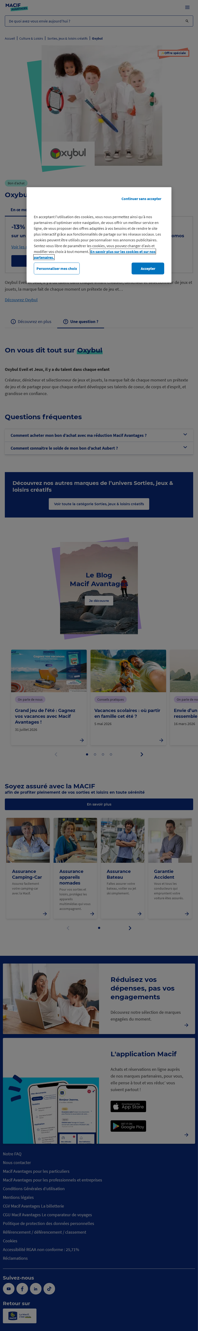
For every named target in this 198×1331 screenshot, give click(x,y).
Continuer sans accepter (141, 198)
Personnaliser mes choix (56, 268)
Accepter (148, 268)
